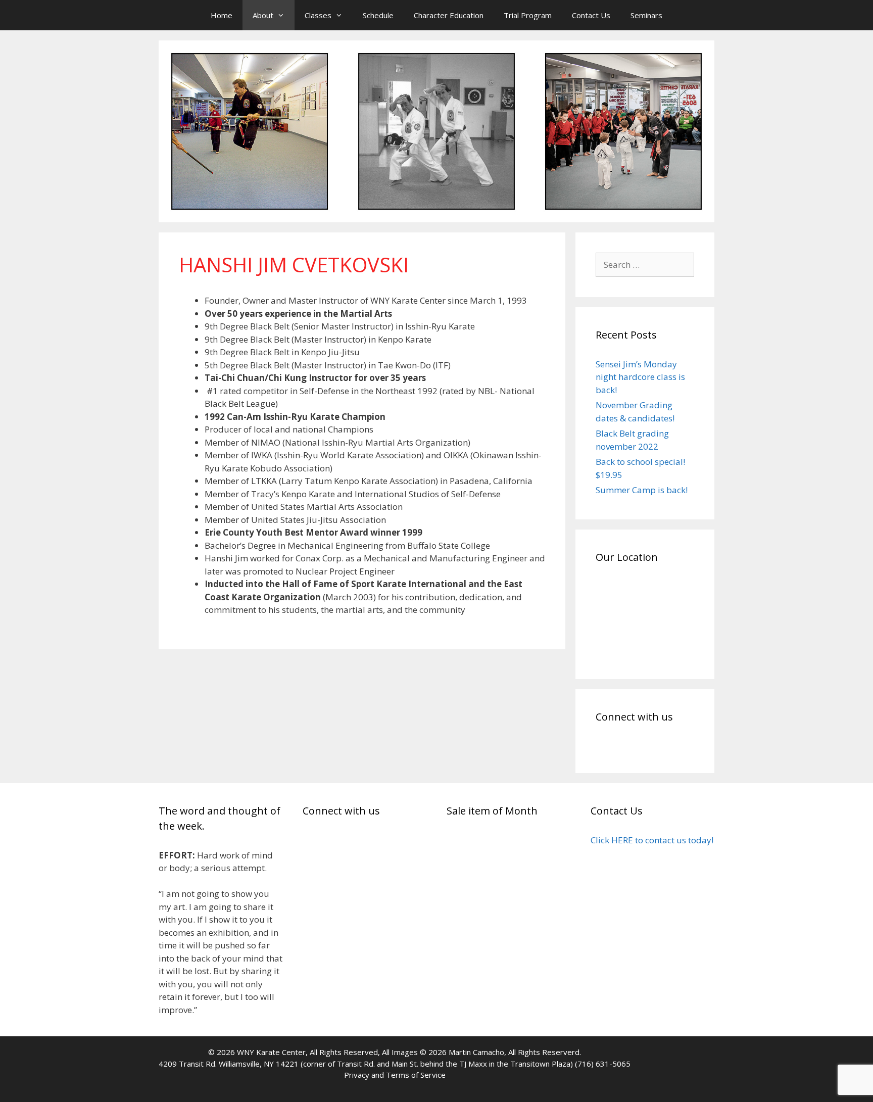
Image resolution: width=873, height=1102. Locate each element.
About (263, 15)
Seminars (646, 15)
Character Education (448, 15)
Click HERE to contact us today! (652, 840)
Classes (318, 15)
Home (221, 15)
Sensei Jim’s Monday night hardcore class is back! (640, 377)
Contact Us (591, 15)
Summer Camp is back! (642, 490)
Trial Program (528, 15)
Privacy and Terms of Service (395, 1075)
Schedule (378, 15)
